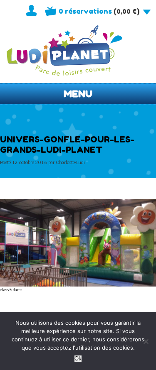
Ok (78, 358)
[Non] (145, 341)
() (99, 11)
